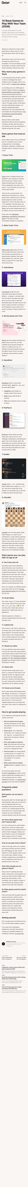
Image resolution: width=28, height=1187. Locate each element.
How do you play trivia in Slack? (14, 843)
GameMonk (5, 383)
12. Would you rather (9, 646)
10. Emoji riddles (8, 598)
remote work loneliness (19, 84)
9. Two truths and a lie (10, 562)
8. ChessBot (6, 497)
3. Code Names (7, 267)
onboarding (11, 773)
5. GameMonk (7, 360)
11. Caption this (7, 625)
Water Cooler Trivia (7, 250)
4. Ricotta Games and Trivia (12, 316)
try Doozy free (19, 933)
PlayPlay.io (5, 434)
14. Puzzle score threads (11, 688)
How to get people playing (13, 712)
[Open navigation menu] (25, 3)
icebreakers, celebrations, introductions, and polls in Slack (13, 216)
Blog (3, 16)
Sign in (20, 2)
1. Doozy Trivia (7, 155)
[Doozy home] (6, 2)
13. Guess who (7, 667)
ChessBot (4, 532)
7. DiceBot (5, 454)
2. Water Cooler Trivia (10, 225)
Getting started (9, 918)
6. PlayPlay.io (7, 408)
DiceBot (4, 484)
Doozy (4, 176)
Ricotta (4, 340)
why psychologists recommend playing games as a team (14, 114)
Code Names (5, 292)
